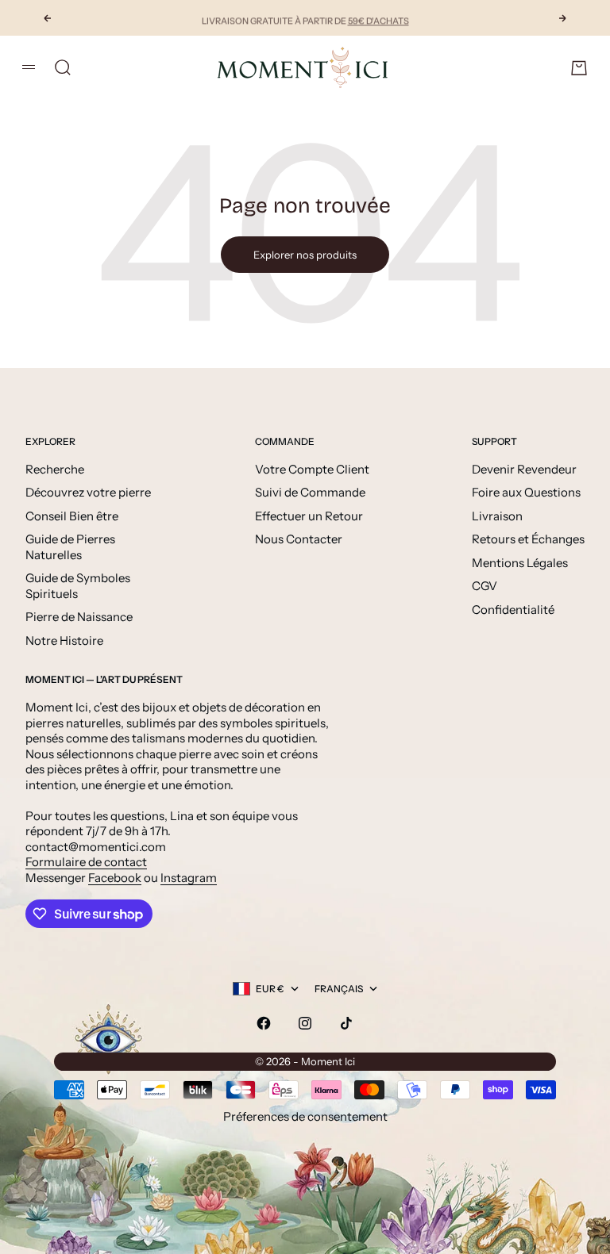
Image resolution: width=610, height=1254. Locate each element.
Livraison (497, 515)
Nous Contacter (298, 538)
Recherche (54, 469)
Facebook (114, 877)
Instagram (188, 877)
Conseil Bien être (71, 515)
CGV (484, 585)
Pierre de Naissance (79, 616)
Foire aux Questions (526, 492)
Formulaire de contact (86, 861)
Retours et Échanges (528, 538)
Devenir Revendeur (524, 469)
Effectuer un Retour (309, 515)
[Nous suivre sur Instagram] (305, 1023)
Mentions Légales (520, 562)
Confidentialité (513, 609)
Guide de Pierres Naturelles (70, 546)
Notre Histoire (64, 640)
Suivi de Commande (310, 492)
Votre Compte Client (312, 469)
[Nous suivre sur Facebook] (264, 1023)
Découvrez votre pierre (88, 492)
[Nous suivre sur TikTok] (346, 1023)
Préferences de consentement (305, 1116)
